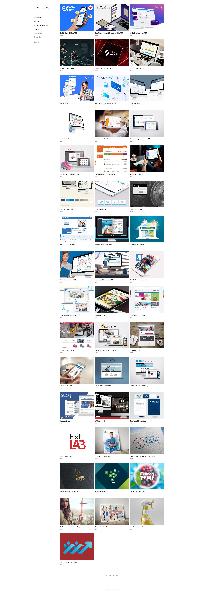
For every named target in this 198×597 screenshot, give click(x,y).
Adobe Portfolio (115, 590)
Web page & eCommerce (41, 25)
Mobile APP (37, 17)
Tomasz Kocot (43, 7)
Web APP (36, 21)
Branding (37, 29)
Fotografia (37, 37)
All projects (38, 33)
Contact (37, 42)
